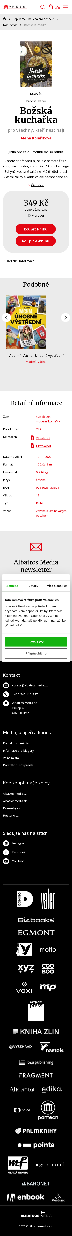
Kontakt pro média (16, 743)
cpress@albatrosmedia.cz (30, 685)
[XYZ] (26, 969)
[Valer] (48, 899)
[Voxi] (24, 987)
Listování (36, 93)
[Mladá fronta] (18, 1165)
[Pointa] (36, 1145)
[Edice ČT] (22, 1110)
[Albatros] (24, 949)
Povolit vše (36, 641)
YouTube (18, 861)
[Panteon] (48, 1110)
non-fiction (43, 416)
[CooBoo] (48, 969)
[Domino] (25, 899)
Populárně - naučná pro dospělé (33, 19)
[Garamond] (50, 1165)
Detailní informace (20, 261)
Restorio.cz (11, 815)
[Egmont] (36, 932)
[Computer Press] (36, 1011)
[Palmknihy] (36, 1131)
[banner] (25, 7)
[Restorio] (58, 1197)
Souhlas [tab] (12, 585)
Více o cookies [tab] (57, 585)
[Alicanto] (22, 1089)
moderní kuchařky (48, 421)
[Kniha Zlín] (36, 1031)
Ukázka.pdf (43, 446)
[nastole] (52, 1047)
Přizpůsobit (34, 653)
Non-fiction (10, 25)
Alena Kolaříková (36, 137)
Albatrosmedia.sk (15, 801)
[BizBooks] (36, 919)
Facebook (18, 852)
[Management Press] (48, 987)
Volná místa (11, 758)
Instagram (19, 843)
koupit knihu (36, 228)
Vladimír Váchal (36, 362)
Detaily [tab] (33, 585)
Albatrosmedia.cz (15, 794)
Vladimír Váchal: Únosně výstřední (36, 355)
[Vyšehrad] (20, 1047)
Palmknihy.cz (11, 808)
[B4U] (36, 1062)
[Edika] (52, 1089)
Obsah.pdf (43, 438)
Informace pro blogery (18, 750)
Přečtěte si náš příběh (18, 765)
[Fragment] (36, 1075)
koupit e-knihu (35, 240)
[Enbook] (25, 1197)
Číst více (37, 185)
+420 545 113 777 (25, 694)
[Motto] (48, 949)
